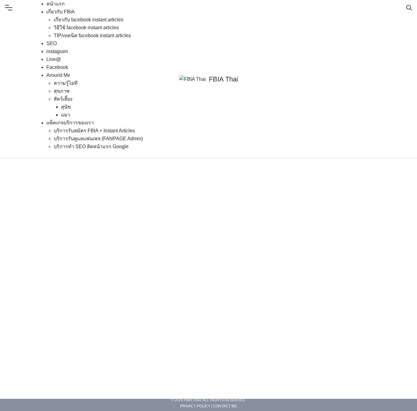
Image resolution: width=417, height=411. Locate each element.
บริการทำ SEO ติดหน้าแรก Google (91, 146)
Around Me (58, 75)
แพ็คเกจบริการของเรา (70, 122)
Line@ (53, 59)
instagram (57, 51)
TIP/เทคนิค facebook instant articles (92, 35)
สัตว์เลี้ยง (63, 99)
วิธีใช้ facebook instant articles (86, 27)
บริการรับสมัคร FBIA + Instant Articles (94, 130)
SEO (51, 43)
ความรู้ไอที (66, 83)
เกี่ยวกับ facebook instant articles (88, 19)
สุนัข (66, 106)
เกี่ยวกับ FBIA (60, 11)
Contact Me (225, 406)
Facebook (57, 67)
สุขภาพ (62, 91)
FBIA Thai (223, 79)
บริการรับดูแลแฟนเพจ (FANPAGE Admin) (98, 138)
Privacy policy (195, 406)
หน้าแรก (55, 3)
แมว (65, 114)
